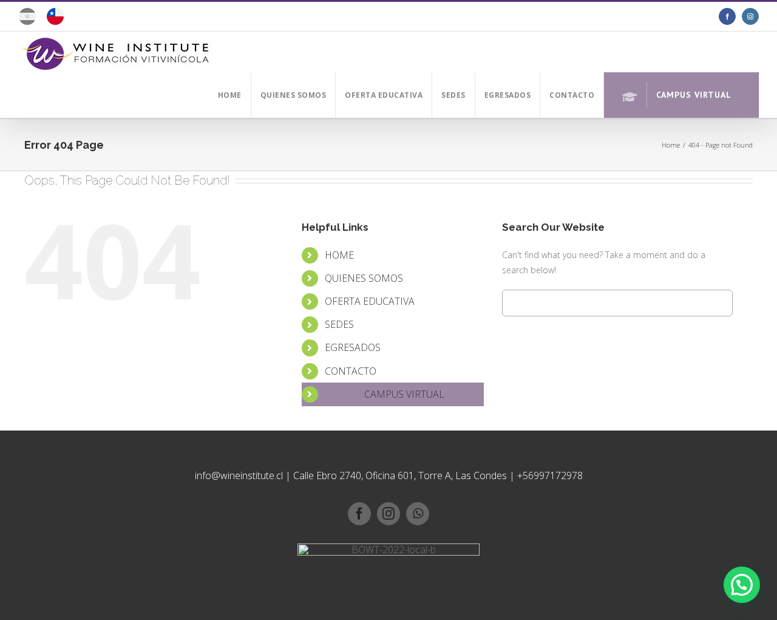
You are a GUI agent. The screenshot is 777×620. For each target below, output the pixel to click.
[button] (742, 585)
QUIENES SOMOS (364, 278)
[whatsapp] (417, 513)
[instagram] (388, 513)
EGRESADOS (353, 347)
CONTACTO (350, 371)
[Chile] (55, 20)
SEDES (339, 324)
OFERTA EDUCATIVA (370, 301)
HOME (339, 255)
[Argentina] (27, 20)
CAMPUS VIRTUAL (404, 394)
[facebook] (359, 513)
